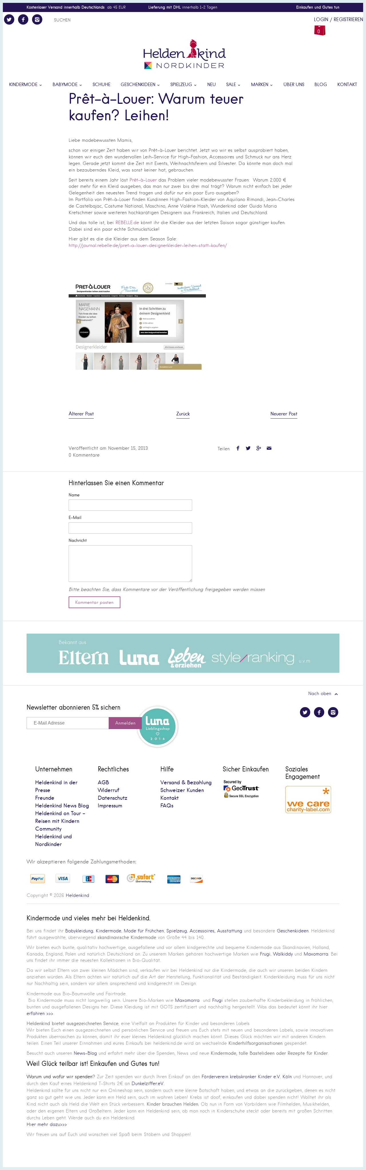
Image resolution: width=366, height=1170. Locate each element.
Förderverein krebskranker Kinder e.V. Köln (247, 1076)
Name (74, 495)
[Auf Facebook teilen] (237, 449)
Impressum (110, 806)
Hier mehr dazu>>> (47, 1124)
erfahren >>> (40, 1013)
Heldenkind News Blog (62, 806)
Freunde (44, 798)
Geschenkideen (139, 84)
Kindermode (24, 84)
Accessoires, (202, 931)
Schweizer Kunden (182, 790)
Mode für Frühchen (144, 931)
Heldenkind (77, 895)
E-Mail (75, 517)
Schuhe (101, 84)
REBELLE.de (127, 222)
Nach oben (320, 693)
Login (321, 19)
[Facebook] (23, 19)
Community (48, 829)
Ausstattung (229, 931)
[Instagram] (37, 19)
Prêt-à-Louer (143, 180)
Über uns (293, 84)
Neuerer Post (283, 414)
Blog (321, 84)
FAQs (166, 806)
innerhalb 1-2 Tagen (182, 7)
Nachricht (78, 540)
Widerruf (108, 790)
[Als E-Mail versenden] (269, 449)
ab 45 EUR (76, 7)
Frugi (265, 954)
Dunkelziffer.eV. (148, 1083)
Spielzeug (182, 84)
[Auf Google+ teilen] (258, 449)
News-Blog (85, 1053)
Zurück (183, 414)
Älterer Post (81, 414)
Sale (231, 84)
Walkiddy (283, 954)
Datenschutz (112, 798)
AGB (103, 783)
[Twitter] (9, 19)
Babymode (66, 84)
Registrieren (348, 19)
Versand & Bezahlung (186, 783)
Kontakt (347, 84)
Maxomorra (316, 954)
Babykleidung (79, 931)
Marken (260, 84)
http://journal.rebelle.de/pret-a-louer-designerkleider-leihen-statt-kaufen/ (148, 245)
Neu (211, 84)
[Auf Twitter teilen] (248, 449)
